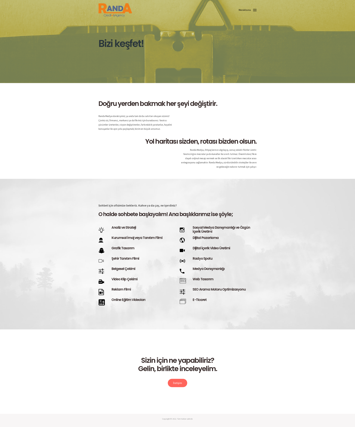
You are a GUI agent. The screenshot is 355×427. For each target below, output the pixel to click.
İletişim (177, 383)
